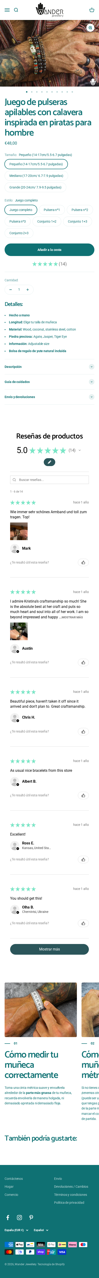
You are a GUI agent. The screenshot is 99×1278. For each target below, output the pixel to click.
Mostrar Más (72, 617)
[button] (79, 450)
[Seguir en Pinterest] (31, 1217)
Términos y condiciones (70, 1195)
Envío (58, 1179)
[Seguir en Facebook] (8, 1217)
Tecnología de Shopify (51, 1264)
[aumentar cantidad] (27, 289)
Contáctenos (14, 1179)
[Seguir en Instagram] (19, 1217)
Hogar (9, 1186)
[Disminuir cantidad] (10, 289)
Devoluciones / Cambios (71, 1186)
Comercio (11, 1195)
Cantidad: (11, 280)
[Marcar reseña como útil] (83, 562)
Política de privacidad (69, 1202)
